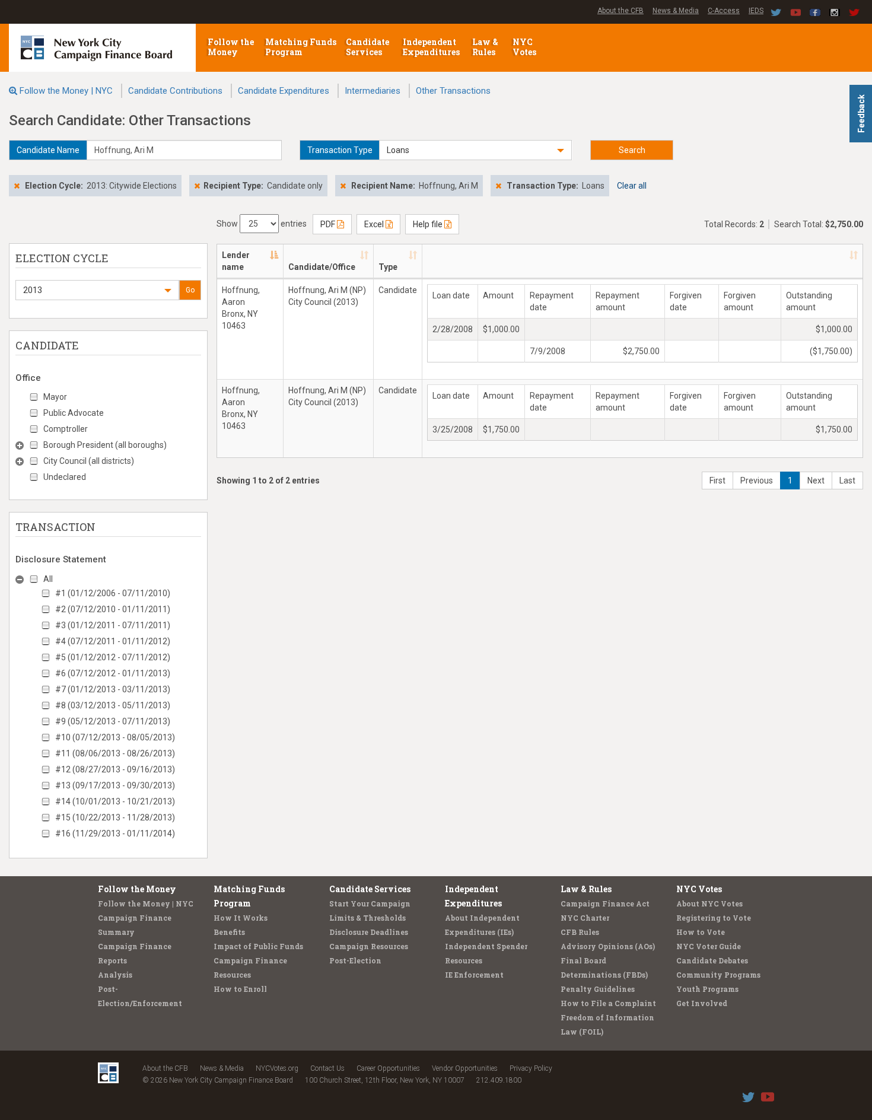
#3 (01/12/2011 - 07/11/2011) (112, 625)
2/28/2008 (452, 329)
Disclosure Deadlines (368, 932)
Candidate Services (367, 47)
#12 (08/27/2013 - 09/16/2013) (115, 769)
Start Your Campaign (369, 903)
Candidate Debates (712, 960)
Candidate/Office (321, 267)
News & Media (676, 11)
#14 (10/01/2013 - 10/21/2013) (115, 801)
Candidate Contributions (175, 90)
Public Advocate (73, 413)
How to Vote (700, 932)
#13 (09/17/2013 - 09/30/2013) (115, 785)
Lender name (236, 261)
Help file (428, 224)
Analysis (115, 974)
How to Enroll (240, 989)
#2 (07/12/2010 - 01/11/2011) (112, 609)
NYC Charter (585, 917)
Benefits (229, 932)
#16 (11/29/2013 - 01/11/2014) (115, 833)
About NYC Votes (709, 903)
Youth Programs (707, 989)
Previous (756, 480)
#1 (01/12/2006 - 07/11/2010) (112, 593)
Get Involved (701, 1003)
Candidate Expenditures (283, 90)
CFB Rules (580, 932)
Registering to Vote (713, 917)
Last (847, 480)
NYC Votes (525, 47)
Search (632, 150)
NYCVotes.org (277, 1068)
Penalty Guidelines (598, 989)
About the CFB (620, 11)
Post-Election (355, 960)
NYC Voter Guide (708, 946)
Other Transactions (453, 90)
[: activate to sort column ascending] (642, 261)
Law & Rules (485, 47)
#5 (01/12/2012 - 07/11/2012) (112, 657)
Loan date (451, 295)
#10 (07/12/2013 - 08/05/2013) (115, 737)
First (717, 480)
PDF (328, 224)
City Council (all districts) (88, 461)
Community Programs (718, 974)
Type (387, 267)
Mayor (55, 397)
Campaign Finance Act (605, 903)
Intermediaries (372, 90)
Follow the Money (231, 47)
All (48, 579)
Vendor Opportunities (465, 1068)
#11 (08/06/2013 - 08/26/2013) (115, 753)
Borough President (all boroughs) (105, 445)
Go (190, 290)
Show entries (262, 223)
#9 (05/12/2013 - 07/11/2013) (112, 721)
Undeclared (64, 477)
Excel (375, 224)
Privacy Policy (531, 1068)
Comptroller (65, 429)
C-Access (724, 11)
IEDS (756, 11)
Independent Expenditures (432, 47)
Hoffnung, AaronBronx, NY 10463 (241, 307)
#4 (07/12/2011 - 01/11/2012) (112, 641)
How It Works (241, 917)
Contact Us (327, 1068)
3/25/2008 (452, 429)
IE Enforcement (474, 974)
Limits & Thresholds (367, 917)
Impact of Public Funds (258, 946)
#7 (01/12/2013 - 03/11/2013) (112, 689)
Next (816, 480)
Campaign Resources (368, 946)
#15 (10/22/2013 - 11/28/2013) (115, 817)
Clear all (632, 185)
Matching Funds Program (300, 47)
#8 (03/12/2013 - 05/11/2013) (112, 705)
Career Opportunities (388, 1068)
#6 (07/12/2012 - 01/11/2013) (112, 673)
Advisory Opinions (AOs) (608, 946)
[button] (475, 150)
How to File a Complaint (608, 1003)
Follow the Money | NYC (66, 90)
